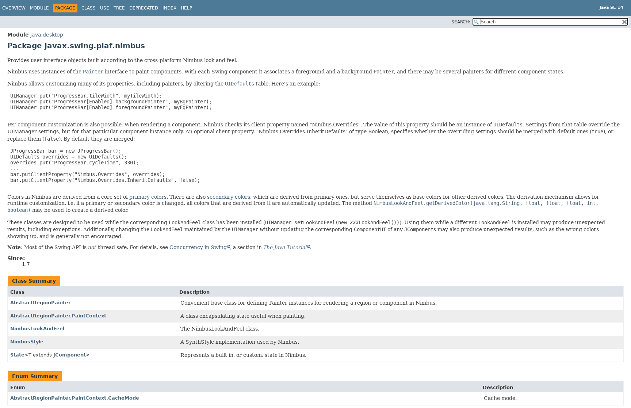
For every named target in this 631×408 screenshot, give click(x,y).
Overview (14, 8)
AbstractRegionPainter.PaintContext (58, 316)
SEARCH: (460, 21)
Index (169, 8)
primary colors (148, 197)
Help (186, 8)
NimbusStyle (26, 341)
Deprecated (143, 8)
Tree (119, 8)
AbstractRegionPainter (40, 302)
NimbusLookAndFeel (37, 328)
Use (104, 8)
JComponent (69, 355)
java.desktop (46, 35)
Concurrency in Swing (198, 247)
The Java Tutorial (285, 247)
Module (39, 8)
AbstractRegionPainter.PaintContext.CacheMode (74, 398)
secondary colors (228, 197)
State (17, 355)
